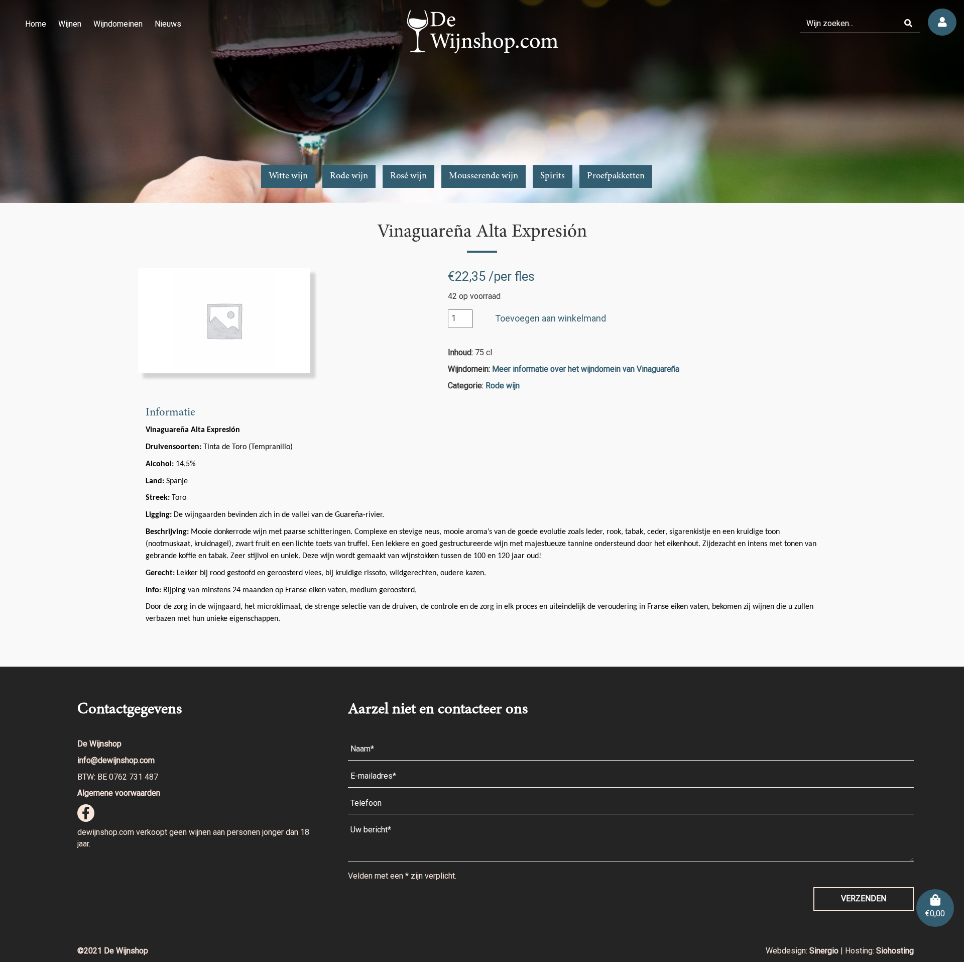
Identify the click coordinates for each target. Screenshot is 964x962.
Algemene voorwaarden (118, 793)
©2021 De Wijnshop (112, 950)
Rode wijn (349, 176)
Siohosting (895, 950)
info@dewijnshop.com (116, 760)
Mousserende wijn (483, 176)
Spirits (552, 176)
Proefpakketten (616, 176)
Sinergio (824, 950)
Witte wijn (288, 176)
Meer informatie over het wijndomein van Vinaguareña (585, 369)
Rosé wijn (408, 176)
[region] (482, 101)
